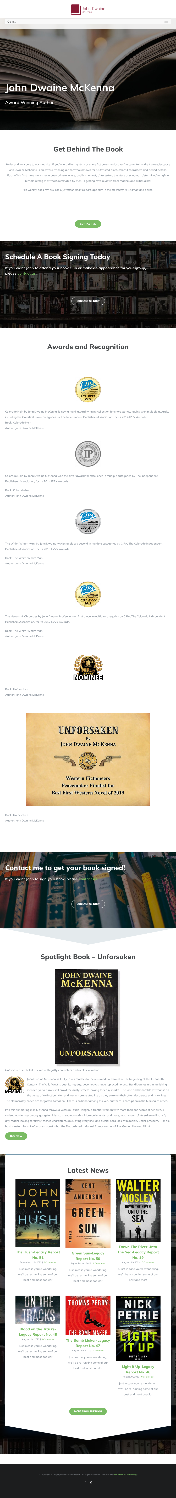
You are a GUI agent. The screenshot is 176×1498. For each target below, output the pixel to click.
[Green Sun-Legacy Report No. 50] (87, 1213)
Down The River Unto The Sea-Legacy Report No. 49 (138, 1252)
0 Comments (50, 1262)
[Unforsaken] (88, 970)
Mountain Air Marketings (126, 1474)
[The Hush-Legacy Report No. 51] (37, 1213)
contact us (27, 273)
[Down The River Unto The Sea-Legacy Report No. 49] (138, 1210)
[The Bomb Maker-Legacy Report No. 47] (87, 1315)
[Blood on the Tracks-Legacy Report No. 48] (37, 1310)
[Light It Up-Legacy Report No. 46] (138, 1328)
